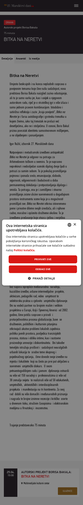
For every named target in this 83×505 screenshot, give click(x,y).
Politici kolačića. (24, 250)
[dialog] (41, 253)
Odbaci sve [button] (43, 269)
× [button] (74, 224)
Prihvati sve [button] (43, 259)
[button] (41, 278)
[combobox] (69, 225)
